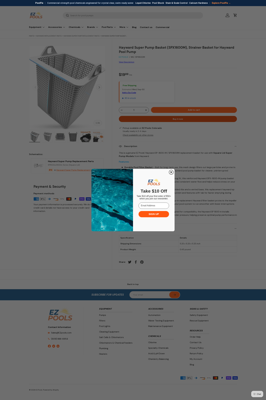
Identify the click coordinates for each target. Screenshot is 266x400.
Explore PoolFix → (221, 3)
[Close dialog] (171, 172)
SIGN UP (154, 214)
